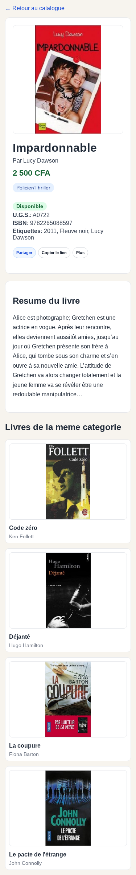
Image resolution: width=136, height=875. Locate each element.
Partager (24, 252)
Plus (80, 252)
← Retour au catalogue (35, 8)
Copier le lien (54, 252)
